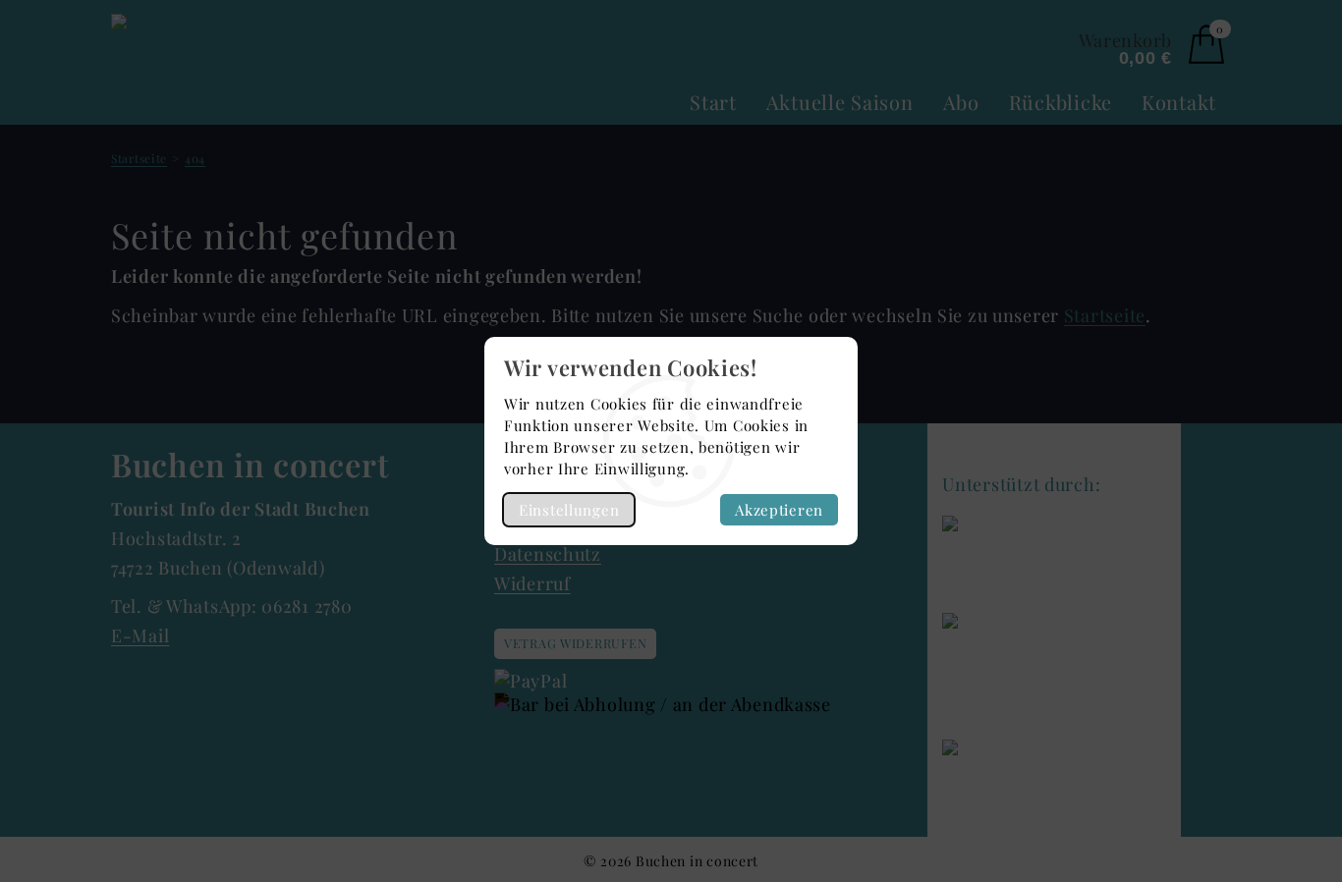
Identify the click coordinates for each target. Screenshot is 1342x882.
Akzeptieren (779, 510)
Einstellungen (569, 510)
